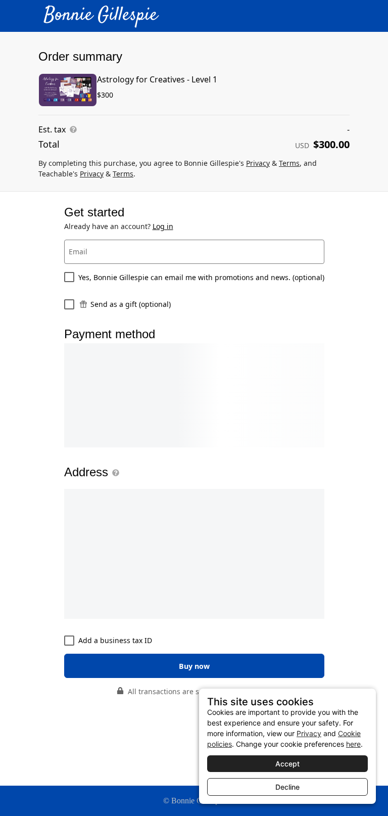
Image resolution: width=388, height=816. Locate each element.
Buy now (194, 666)
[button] (113, 472)
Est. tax (52, 129)
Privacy (258, 163)
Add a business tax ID (115, 640)
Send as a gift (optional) (130, 304)
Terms (289, 163)
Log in (163, 226)
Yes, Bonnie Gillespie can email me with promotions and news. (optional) (201, 277)
